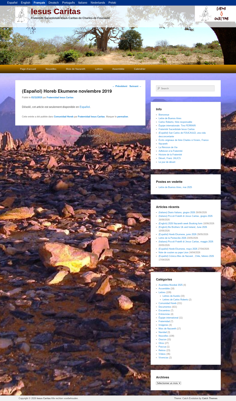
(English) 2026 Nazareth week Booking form (180, 223)
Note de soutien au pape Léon (173, 252)
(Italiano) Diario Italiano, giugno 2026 (177, 212)
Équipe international (168, 317)
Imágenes (163, 325)
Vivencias (163, 357)
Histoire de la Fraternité (170, 154)
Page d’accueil (28, 68)
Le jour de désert (167, 162)
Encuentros (164, 310)
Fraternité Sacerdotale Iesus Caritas (177, 129)
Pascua (162, 346)
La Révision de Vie (168, 147)
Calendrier (139, 68)
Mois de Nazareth (75, 68)
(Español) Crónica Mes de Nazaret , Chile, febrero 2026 (186, 256)
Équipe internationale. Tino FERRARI (177, 125)
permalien (122, 116)
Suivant (135, 86)
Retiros (162, 350)
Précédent (119, 86)
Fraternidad (164, 321)
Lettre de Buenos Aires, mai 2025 (175, 187)
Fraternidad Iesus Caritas (60, 97)
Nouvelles (51, 68)
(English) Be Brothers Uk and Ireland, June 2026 (183, 227)
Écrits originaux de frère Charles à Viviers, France (184, 140)
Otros (161, 343)
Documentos (165, 307)
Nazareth (163, 143)
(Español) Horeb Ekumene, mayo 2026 (178, 249)
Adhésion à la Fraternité (170, 151)
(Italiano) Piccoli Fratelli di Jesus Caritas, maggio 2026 (186, 241)
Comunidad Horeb (63, 116)
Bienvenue (164, 114)
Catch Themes (209, 398)
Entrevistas (164, 314)
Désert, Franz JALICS (170, 158)
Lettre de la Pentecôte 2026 (172, 238)
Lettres (99, 68)
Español (85, 106)
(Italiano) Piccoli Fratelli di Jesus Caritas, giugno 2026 (186, 216)
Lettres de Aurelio (171, 296)
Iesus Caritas (56, 11)
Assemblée (118, 68)
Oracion (162, 339)
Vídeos (162, 354)
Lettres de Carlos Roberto (175, 299)
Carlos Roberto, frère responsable (175, 122)
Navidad (163, 332)
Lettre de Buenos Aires (170, 118)
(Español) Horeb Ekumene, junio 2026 (177, 234)
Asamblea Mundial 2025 (171, 285)
